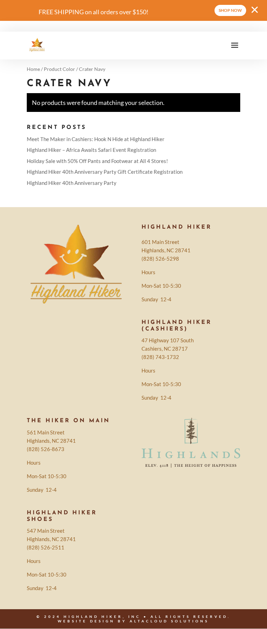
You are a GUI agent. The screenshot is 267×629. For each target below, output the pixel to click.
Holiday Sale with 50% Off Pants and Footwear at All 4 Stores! (97, 161)
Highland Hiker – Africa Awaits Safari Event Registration (91, 150)
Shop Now (230, 10)
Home (33, 69)
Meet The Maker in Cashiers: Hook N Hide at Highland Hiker (95, 139)
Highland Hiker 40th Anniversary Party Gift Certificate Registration (105, 172)
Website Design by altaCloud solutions (133, 621)
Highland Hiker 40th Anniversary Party (71, 183)
